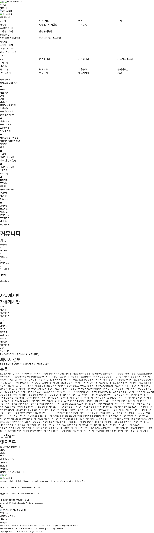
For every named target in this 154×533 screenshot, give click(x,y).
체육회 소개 (5, 17)
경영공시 (4, 102)
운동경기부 (5, 34)
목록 (2, 456)
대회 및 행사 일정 (7, 48)
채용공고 (4, 211)
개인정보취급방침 (7, 516)
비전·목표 (4, 92)
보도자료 (4, 208)
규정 (2, 98)
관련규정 (4, 522)
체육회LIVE (5, 186)
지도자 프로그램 (7, 189)
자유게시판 (5, 224)
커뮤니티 (4, 65)
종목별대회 (5, 183)
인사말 (3, 89)
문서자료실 (5, 215)
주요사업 (4, 55)
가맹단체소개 (5, 121)
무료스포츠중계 (10, 427)
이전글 (3, 449)
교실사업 (4, 192)
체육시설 (4, 41)
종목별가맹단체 (6, 27)
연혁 (2, 95)
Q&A (2, 227)
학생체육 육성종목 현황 (10, 140)
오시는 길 (4, 108)
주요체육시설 (5, 153)
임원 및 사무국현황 (8, 105)
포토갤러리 (5, 218)
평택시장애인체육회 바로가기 (14, 509)
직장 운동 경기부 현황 (9, 137)
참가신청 (4, 180)
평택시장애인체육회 (15, 1)
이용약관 (4, 519)
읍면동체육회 (5, 124)
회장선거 (4, 221)
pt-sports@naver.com (16, 499)
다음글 (3, 453)
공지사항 (4, 205)
